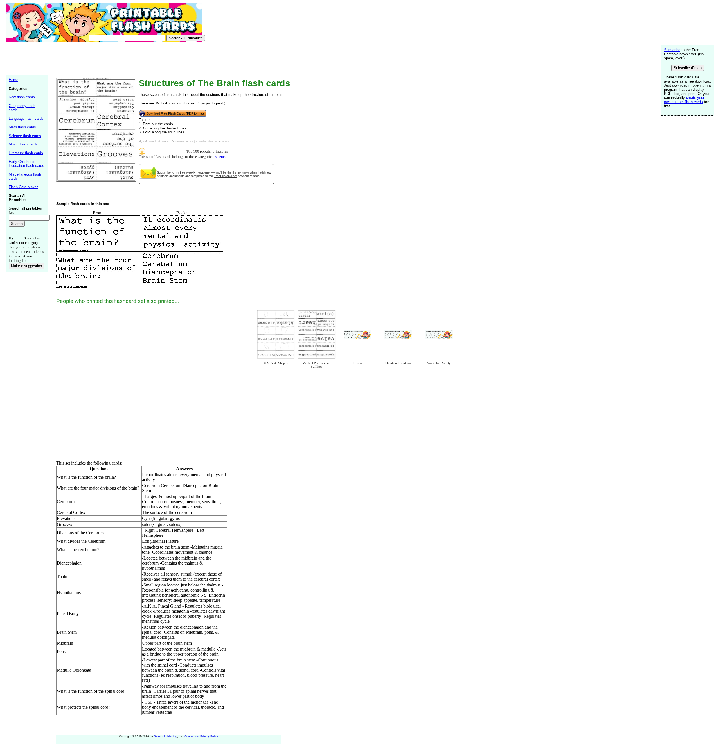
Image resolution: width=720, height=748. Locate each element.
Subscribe (164, 172)
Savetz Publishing (165, 736)
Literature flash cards (26, 153)
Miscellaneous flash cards (25, 176)
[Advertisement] (108, 58)
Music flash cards (23, 144)
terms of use (222, 141)
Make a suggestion (26, 266)
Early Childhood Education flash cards (26, 164)
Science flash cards (25, 136)
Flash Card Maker (23, 187)
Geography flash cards (22, 108)
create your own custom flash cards (684, 100)
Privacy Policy (209, 736)
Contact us (191, 736)
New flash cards (22, 97)
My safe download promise (154, 141)
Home (13, 80)
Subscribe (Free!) (688, 68)
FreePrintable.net (225, 176)
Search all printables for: (25, 210)
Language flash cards (26, 118)
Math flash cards (22, 127)
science (220, 157)
